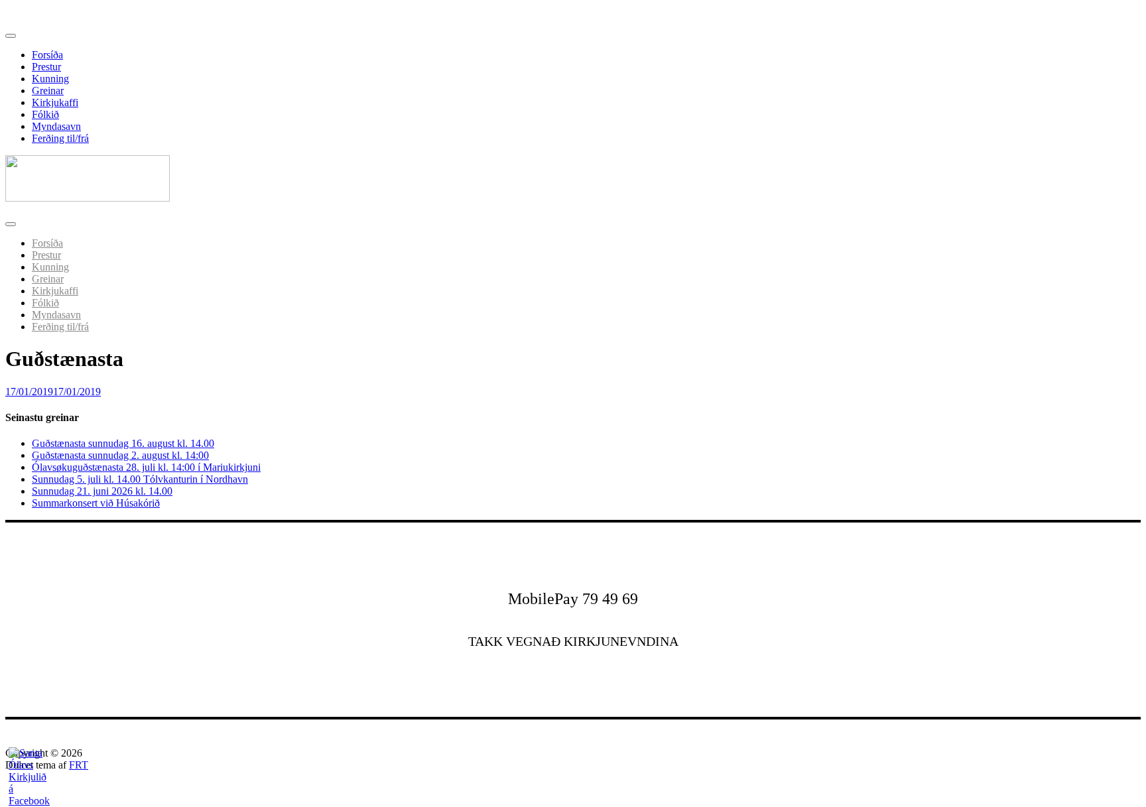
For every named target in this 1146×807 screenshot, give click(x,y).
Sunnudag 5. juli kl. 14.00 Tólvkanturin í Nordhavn (140, 479)
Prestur (46, 66)
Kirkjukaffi (55, 102)
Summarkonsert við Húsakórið (96, 503)
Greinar (48, 90)
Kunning (50, 78)
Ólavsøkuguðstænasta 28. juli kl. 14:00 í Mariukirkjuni (146, 467)
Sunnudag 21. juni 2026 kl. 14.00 (102, 491)
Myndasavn (56, 126)
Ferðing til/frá (60, 138)
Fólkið (45, 114)
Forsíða (47, 54)
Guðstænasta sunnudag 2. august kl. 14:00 (120, 455)
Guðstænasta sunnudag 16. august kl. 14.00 (123, 443)
